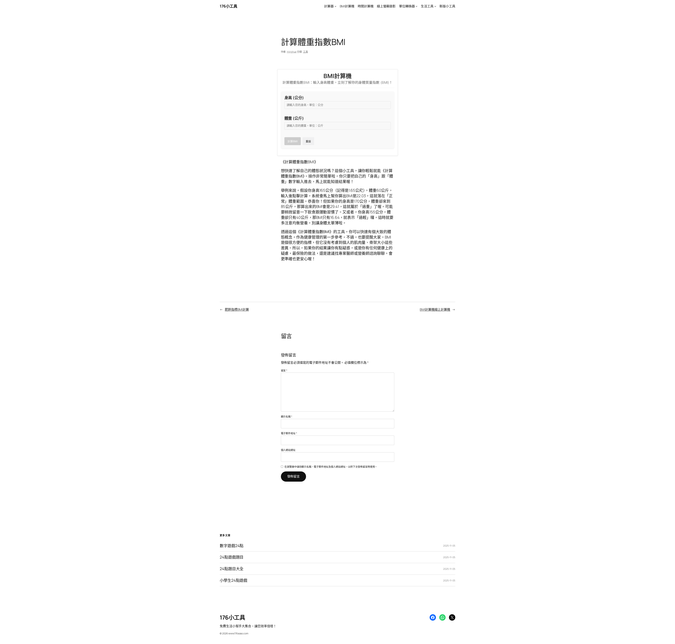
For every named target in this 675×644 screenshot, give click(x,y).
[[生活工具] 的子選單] (435, 6)
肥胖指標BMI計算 (237, 309)
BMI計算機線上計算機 (435, 309)
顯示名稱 (286, 416)
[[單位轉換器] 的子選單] (416, 6)
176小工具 (228, 6)
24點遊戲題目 (231, 557)
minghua (291, 51)
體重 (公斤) (294, 118)
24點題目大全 (231, 569)
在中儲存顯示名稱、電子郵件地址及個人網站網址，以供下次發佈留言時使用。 (330, 466)
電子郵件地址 (289, 433)
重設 (308, 141)
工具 (305, 51)
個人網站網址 (288, 450)
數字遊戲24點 (231, 546)
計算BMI (293, 141)
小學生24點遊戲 (233, 580)
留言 (284, 370)
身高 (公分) (294, 97)
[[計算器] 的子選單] (335, 6)
